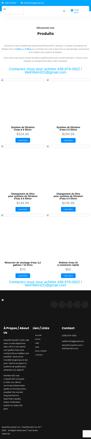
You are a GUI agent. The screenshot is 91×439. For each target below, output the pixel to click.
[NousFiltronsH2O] (14, 11)
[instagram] (76, 3)
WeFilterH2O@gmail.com (45, 72)
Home (38, 339)
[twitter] (71, 3)
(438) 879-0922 (69, 335)
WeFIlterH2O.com (70, 348)
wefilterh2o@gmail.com (33, 3)
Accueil (38, 335)
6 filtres (28, 49)
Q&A (37, 347)
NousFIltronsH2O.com (72, 345)
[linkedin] (86, 3)
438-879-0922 (69, 69)
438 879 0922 (10, 3)
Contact (39, 355)
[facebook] (66, 3)
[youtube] (81, 3)
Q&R (37, 343)
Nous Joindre (41, 351)
